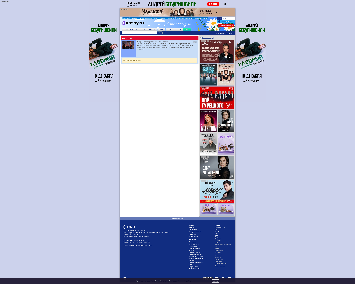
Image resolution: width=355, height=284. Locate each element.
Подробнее (188, 281)
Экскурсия (218, 252)
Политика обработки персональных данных (196, 255)
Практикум (218, 261)
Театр (143, 29)
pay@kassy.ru (128, 240)
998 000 (227, 21)
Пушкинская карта (220, 263)
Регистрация (229, 33)
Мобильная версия (177, 218)
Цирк (161, 29)
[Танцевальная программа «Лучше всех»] (128, 45)
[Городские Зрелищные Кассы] (132, 23)
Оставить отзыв (220, 266)
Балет (170, 29)
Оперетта (218, 239)
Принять (215, 281)
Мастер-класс (219, 259)
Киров (224, 18)
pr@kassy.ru (127, 242)
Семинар (218, 241)
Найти (160, 33)
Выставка (218, 258)
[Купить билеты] (129, 227)
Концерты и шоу (130, 29)
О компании (134, 18)
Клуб (216, 246)
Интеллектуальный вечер (223, 244)
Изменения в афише (226, 25)
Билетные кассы (159, 18)
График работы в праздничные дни (194, 267)
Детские (152, 29)
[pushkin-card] (207, 38)
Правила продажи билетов (184, 18)
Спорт (178, 29)
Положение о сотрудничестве (194, 235)
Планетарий (219, 250)
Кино (216, 242)
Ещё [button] (186, 29)
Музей (217, 248)
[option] (177, 12)
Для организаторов (146, 18)
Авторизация (220, 33)
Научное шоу (219, 254)
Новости (126, 18)
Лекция (217, 256)
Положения (192, 242)
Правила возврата (201, 18)
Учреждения (170, 18)
